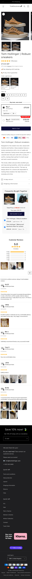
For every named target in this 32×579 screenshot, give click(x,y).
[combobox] (18, 221)
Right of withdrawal (11, 572)
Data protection (7, 478)
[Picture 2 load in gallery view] (16, 46)
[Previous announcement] (3, 2)
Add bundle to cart (16, 214)
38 (3, 94)
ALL (4, 503)
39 (7, 94)
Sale (4, 507)
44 (3, 98)
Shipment (9, 66)
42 (20, 94)
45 (7, 98)
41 (16, 94)
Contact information (25, 575)
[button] (3, 6)
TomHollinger (15, 570)
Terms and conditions (9, 474)
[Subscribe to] (27, 439)
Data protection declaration (24, 572)
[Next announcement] (29, 2)
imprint (5, 481)
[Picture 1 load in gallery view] (6, 46)
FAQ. (4, 493)
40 (11, 94)
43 (24, 94)
